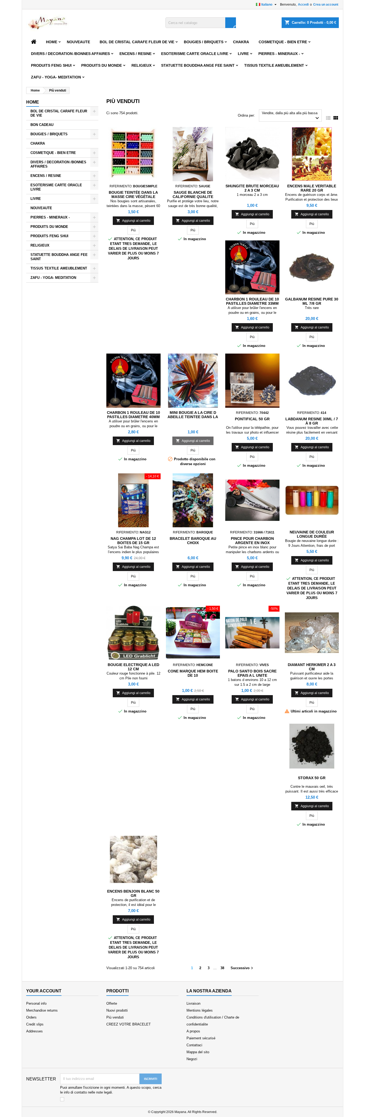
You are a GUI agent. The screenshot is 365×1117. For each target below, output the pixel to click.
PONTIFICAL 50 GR (252, 419)
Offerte (111, 1003)
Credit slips (35, 1024)
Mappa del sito (198, 1052)
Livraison (193, 1003)
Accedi (303, 4)
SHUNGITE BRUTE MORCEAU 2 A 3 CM (252, 188)
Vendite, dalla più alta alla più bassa (291, 116)
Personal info (36, 1003)
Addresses (34, 1031)
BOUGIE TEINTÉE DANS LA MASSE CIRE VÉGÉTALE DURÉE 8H (133, 196)
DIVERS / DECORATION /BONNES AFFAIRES (70, 54)
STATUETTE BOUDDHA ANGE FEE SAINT (198, 65)
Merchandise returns (42, 1010)
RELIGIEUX (141, 65)
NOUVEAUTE (78, 42)
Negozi (192, 1059)
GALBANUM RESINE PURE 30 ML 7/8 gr (311, 301)
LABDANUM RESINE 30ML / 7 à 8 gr (311, 421)
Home (51, 42)
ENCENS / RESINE (135, 54)
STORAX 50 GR (311, 778)
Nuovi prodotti (117, 1010)
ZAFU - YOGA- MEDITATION (56, 77)
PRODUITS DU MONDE (101, 65)
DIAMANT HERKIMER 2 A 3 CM (312, 667)
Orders (31, 1017)
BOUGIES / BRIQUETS (203, 42)
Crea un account (325, 4)
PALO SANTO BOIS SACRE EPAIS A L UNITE (252, 673)
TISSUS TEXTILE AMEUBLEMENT (274, 65)
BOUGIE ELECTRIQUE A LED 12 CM (133, 667)
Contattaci (194, 1045)
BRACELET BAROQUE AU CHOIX (193, 540)
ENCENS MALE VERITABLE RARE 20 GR (311, 188)
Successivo (242, 968)
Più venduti (115, 1017)
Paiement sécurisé (201, 1038)
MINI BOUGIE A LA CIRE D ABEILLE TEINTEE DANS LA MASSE (193, 416)
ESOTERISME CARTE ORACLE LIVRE (194, 54)
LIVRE (243, 54)
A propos (193, 1031)
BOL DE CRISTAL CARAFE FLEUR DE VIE (137, 42)
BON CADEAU (41, 125)
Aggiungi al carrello (133, 221)
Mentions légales (200, 1010)
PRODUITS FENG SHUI (51, 65)
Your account (43, 991)
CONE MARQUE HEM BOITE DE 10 (193, 673)
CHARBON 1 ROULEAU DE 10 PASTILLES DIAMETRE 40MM (133, 414)
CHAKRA (241, 42)
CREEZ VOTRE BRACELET (128, 1024)
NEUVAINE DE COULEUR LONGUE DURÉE (312, 534)
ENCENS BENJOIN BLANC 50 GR (133, 893)
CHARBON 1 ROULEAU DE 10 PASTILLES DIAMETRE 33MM (252, 301)
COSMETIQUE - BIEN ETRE (283, 42)
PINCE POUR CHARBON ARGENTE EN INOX (252, 540)
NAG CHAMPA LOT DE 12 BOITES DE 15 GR (133, 540)
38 (222, 968)
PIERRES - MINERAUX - (279, 54)
